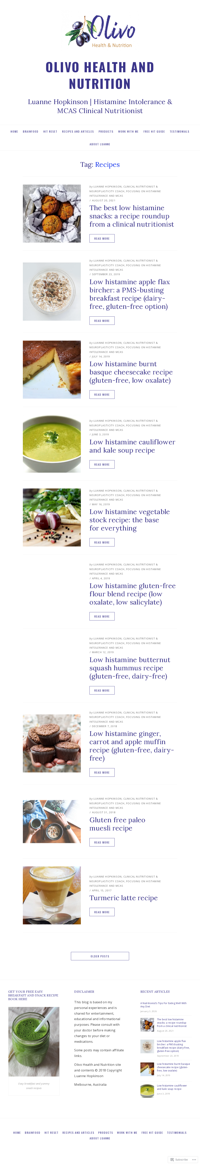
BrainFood (30, 131)
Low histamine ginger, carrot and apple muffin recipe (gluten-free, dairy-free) (131, 745)
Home (14, 131)
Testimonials (179, 131)
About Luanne (100, 144)
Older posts (100, 956)
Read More (102, 238)
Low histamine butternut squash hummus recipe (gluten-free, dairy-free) (129, 667)
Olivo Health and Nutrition (100, 75)
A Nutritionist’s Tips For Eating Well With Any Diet (163, 1005)
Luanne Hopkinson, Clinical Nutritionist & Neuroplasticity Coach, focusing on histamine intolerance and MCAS (125, 191)
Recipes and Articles (78, 131)
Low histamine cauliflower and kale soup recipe (132, 445)
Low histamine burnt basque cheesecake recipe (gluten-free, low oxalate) (131, 372)
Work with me (128, 131)
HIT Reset (50, 131)
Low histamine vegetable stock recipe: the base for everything (129, 519)
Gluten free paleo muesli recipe (117, 823)
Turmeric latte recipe (123, 897)
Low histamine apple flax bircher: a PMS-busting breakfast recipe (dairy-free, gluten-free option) (129, 294)
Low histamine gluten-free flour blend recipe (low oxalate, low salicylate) (132, 593)
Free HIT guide (154, 131)
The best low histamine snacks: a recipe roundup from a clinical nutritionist (131, 216)
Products (106, 131)
